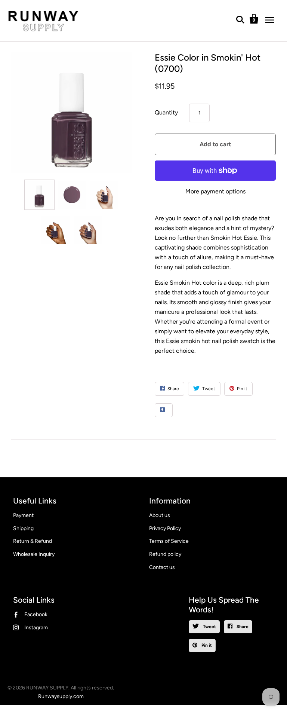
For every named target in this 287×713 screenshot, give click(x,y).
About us (159, 515)
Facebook (35, 614)
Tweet (209, 626)
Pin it (206, 645)
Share (242, 626)
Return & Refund (32, 541)
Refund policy (165, 554)
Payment (23, 515)
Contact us (162, 567)
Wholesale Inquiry (34, 554)
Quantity (166, 112)
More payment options (215, 191)
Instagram (36, 627)
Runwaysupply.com (61, 696)
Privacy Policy (165, 528)
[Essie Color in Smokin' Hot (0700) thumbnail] (39, 195)
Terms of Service (169, 541)
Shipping (23, 528)
